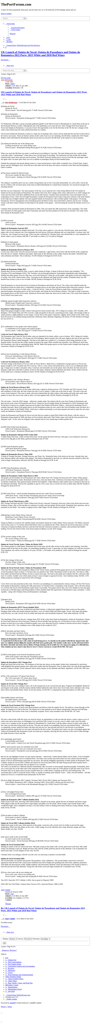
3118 (12, 894)
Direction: (36, 939)
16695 (12, 84)
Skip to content (6, 14)
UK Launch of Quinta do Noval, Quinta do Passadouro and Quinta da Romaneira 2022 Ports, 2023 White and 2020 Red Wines (40, 54)
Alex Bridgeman (7, 80)
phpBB (12, 1003)
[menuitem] (17, 28)
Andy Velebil (5, 890)
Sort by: (21, 939)
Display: (6, 939)
